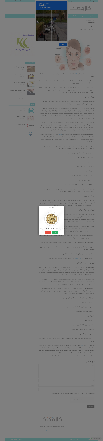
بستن (48, 232)
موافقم (55, 232)
